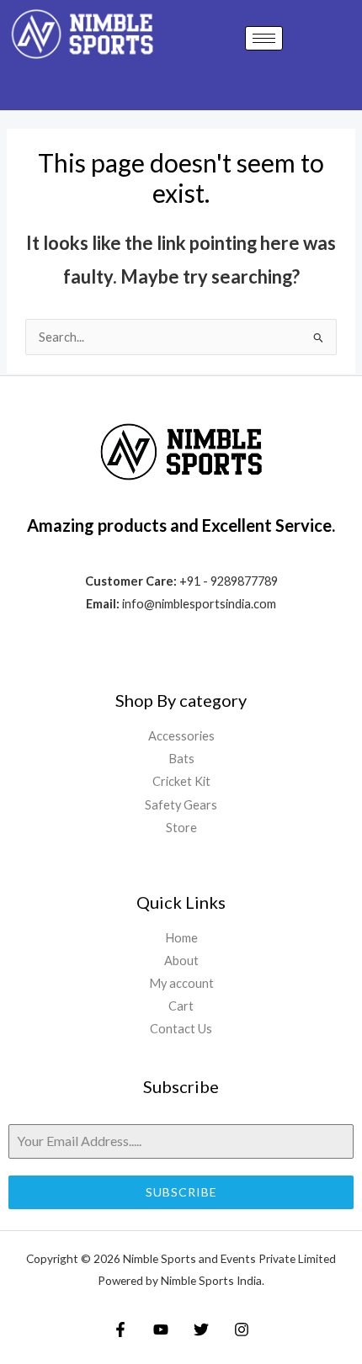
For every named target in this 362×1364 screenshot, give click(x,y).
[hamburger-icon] (264, 38)
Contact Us (181, 1029)
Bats (181, 758)
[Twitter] (201, 1329)
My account (181, 983)
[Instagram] (241, 1329)
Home (181, 938)
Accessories (181, 736)
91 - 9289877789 (232, 581)
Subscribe (181, 1192)
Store (181, 827)
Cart (181, 1006)
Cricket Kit (181, 781)
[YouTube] (160, 1329)
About (181, 960)
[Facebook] (120, 1329)
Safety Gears (181, 805)
